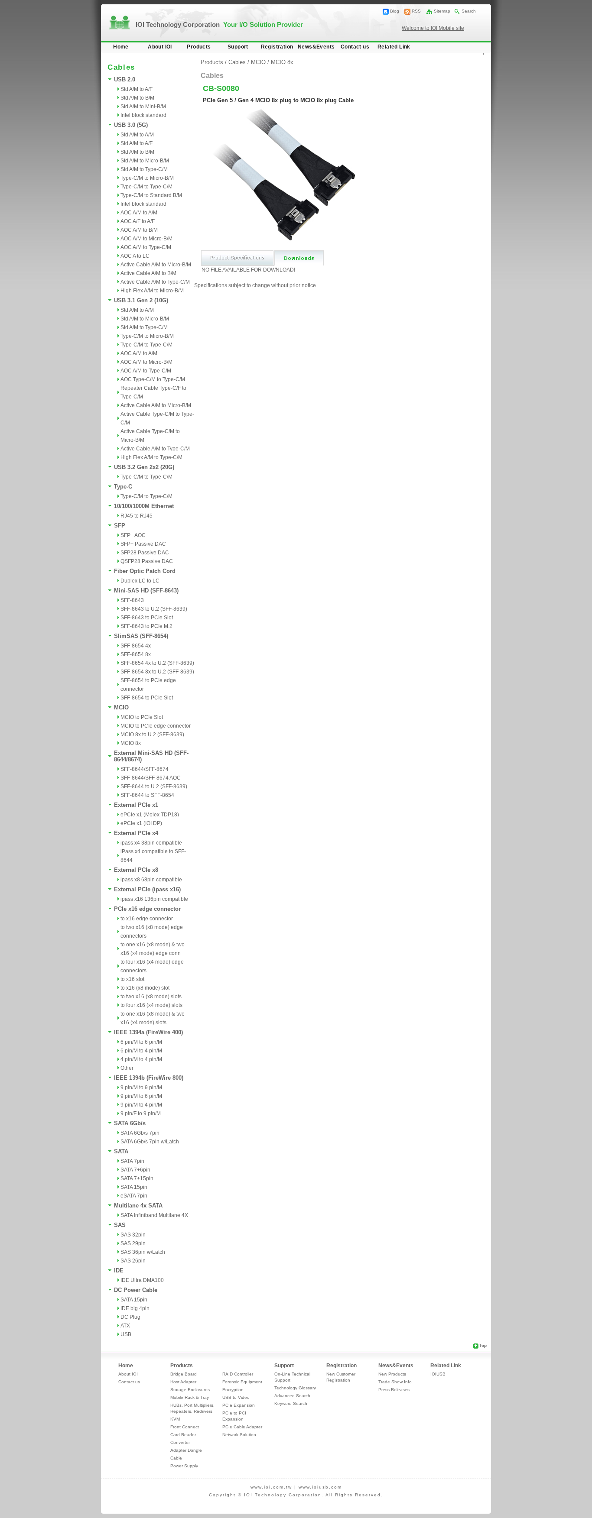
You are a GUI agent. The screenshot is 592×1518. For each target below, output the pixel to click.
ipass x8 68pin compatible (151, 880)
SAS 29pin (133, 1243)
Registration (277, 47)
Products (199, 47)
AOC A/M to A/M (138, 213)
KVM (175, 1419)
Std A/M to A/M (137, 135)
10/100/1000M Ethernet (144, 506)
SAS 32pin (133, 1235)
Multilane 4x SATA (138, 1205)
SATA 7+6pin (135, 1170)
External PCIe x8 (136, 870)
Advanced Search (292, 1395)
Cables (237, 62)
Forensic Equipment (242, 1381)
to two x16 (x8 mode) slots (151, 997)
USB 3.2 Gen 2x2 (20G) (144, 467)
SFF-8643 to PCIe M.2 (146, 626)
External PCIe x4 (136, 833)
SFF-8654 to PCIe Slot (146, 698)
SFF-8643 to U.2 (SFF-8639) (153, 609)
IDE (119, 1270)
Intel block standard (143, 115)
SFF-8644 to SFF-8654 (147, 795)
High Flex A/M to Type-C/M (151, 457)
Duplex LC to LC (139, 581)
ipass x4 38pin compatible (151, 843)
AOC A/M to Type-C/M (145, 247)
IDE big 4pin (135, 1308)
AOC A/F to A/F (137, 221)
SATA (121, 1151)
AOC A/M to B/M (139, 230)
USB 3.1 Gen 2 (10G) (141, 300)
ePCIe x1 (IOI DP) (141, 823)
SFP (119, 525)
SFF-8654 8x (135, 654)
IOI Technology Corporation (219, 24)
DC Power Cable (135, 1290)
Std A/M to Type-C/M (144, 169)
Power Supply (184, 1465)
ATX (125, 1326)
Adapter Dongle (186, 1450)
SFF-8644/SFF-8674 (144, 769)
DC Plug (130, 1317)
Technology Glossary (295, 1387)
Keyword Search (290, 1403)
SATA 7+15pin (136, 1178)
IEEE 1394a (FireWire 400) (148, 1032)
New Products (392, 1374)
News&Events (316, 47)
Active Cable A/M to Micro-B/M (155, 265)
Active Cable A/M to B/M (148, 273)
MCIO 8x (130, 743)
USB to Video (236, 1397)
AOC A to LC (135, 256)
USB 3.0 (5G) (131, 125)
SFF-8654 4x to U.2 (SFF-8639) (157, 663)
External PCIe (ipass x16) (147, 889)
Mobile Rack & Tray (189, 1397)
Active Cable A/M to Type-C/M (155, 282)
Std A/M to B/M (137, 98)
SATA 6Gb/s (130, 1123)
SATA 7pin (132, 1161)
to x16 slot (132, 979)
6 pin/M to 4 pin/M (141, 1051)
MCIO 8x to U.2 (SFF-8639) (152, 734)
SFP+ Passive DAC (143, 544)
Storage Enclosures (190, 1389)
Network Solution (239, 1434)
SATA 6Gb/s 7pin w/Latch (149, 1142)
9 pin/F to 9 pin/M (140, 1113)
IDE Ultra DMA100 (142, 1280)
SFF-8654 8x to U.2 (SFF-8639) (157, 672)
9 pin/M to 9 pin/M (141, 1087)
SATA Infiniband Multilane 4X (154, 1215)
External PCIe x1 (136, 805)
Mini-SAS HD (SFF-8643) (146, 590)
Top (483, 1345)
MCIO (121, 707)
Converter (180, 1442)
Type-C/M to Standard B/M (151, 195)
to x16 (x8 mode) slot (144, 988)
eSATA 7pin (133, 1196)
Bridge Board (183, 1374)
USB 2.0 (124, 79)
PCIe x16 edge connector (147, 909)
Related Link (393, 47)
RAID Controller (237, 1374)
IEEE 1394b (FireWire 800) (148, 1078)
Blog (394, 11)
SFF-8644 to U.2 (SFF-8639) (153, 786)
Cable (176, 1458)
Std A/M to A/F (136, 89)
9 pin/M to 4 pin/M (141, 1105)
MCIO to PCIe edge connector (155, 726)
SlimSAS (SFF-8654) (141, 636)
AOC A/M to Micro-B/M (146, 239)
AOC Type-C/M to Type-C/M (152, 379)
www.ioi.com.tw (271, 1487)
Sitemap (442, 11)
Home (121, 47)
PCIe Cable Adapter (242, 1426)
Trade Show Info (395, 1381)
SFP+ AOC (133, 535)
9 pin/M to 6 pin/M (141, 1096)
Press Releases (394, 1389)
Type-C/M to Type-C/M (146, 187)
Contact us (355, 47)
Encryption (233, 1389)
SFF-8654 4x (135, 646)
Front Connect (184, 1426)
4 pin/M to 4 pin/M (141, 1059)
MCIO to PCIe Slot (141, 717)
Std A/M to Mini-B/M (143, 107)
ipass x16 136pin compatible (154, 899)
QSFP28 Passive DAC (146, 561)
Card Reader (183, 1434)
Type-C (123, 486)
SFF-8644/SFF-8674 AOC (150, 778)
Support (238, 47)
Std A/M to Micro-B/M (144, 161)
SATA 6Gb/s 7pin (139, 1133)
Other (126, 1068)
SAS (120, 1225)
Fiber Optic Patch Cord (145, 571)
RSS (416, 11)
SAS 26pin (133, 1261)
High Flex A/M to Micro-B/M (152, 291)
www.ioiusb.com (320, 1487)
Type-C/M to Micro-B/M (147, 178)
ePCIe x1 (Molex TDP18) (149, 815)
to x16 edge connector (146, 919)
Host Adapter (183, 1381)
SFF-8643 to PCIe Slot (146, 618)
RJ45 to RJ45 (136, 516)
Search (469, 11)
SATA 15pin (133, 1187)
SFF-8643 (132, 600)
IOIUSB (438, 1374)
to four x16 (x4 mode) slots (151, 1005)
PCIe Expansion (238, 1405)
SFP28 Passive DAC (144, 553)
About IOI (160, 47)
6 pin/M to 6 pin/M (141, 1042)
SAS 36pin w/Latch (142, 1252)
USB (125, 1334)
